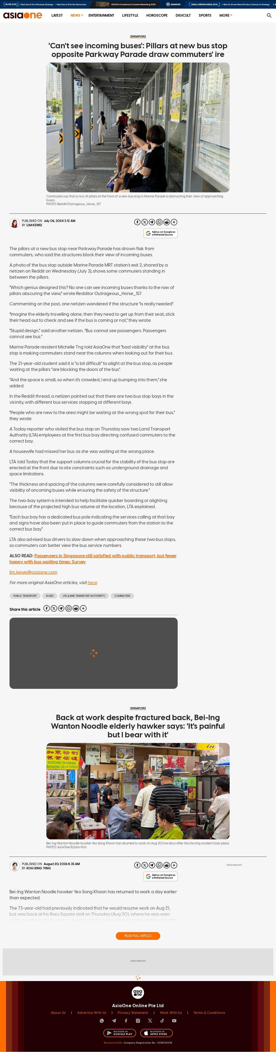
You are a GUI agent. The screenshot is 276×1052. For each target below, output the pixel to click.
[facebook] (137, 222)
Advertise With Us (91, 1013)
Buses (49, 595)
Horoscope (157, 15)
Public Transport (25, 595)
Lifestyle (130, 15)
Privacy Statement (133, 1013)
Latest (57, 15)
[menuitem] (57, 15)
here (92, 582)
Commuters (122, 595)
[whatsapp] (159, 222)
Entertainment (101, 15)
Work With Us (171, 1013)
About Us (58, 1013)
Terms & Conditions (209, 1013)
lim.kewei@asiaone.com (33, 572)
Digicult (183, 15)
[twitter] (144, 222)
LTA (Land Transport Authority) (84, 595)
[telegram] (152, 222)
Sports (205, 15)
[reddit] (166, 222)
